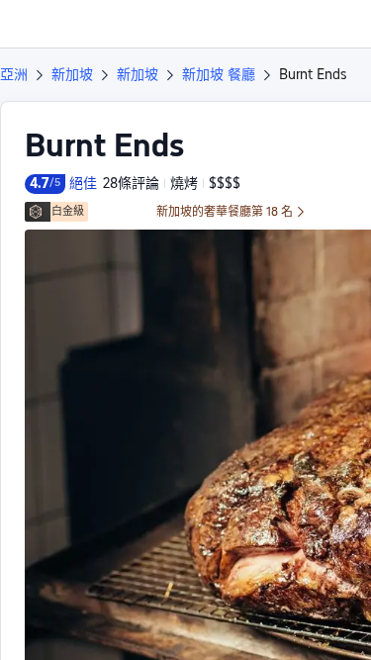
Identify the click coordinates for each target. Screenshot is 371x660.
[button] (337, 24)
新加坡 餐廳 (218, 74)
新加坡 (72, 74)
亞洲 (14, 74)
